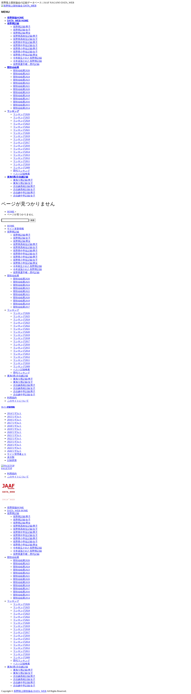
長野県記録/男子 (21, 26)
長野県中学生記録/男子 (25, 42)
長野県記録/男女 (21, 33)
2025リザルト (14, 448)
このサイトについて (18, 401)
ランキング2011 (21, 161)
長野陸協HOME (15, 507)
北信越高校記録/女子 (24, 189)
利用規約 (12, 397)
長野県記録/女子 (21, 29)
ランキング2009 (21, 167)
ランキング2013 (21, 155)
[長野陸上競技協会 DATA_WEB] (18, 5)
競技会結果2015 (21, 105)
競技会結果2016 (21, 101)
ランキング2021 (21, 130)
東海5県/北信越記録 (17, 376)
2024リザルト (14, 444)
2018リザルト (14, 426)
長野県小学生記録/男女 (25, 55)
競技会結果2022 (21, 83)
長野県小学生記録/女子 (25, 51)
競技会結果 (13, 275)
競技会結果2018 (21, 95)
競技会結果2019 (21, 92)
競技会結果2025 (21, 73)
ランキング (13, 310)
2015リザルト (14, 416)
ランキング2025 (21, 117)
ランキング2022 (21, 127)
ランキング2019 (21, 136)
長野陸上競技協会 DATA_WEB (30, 691)
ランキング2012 (21, 158)
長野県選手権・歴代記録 (26, 64)
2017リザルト (14, 422)
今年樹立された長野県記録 (27, 58)
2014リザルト (14, 413)
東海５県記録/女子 (23, 183)
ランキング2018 (21, 139)
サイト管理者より (16, 454)
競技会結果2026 (21, 70)
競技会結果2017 (21, 98)
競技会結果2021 (21, 86)
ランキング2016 (21, 145)
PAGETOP (6, 468)
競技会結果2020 (21, 89)
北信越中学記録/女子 (24, 195)
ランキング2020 (21, 133)
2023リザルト (14, 441)
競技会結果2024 (21, 76)
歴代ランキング (21, 170)
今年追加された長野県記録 (27, 61)
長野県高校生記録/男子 (25, 36)
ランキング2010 (21, 164)
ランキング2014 (21, 152)
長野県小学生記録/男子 (25, 48)
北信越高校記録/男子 (24, 186)
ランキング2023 (21, 123)
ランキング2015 (21, 148)
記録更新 (12, 460)
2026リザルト (14, 451)
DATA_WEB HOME (17, 510)
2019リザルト (14, 429)
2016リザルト (14, 419)
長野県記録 (13, 231)
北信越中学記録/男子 (24, 192)
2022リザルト (14, 438)
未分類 (10, 457)
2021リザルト (14, 435)
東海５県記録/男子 (23, 180)
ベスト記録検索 (21, 173)
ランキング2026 (21, 114)
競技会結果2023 (21, 80)
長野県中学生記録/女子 (25, 45)
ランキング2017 (21, 142)
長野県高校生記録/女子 (25, 39)
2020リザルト (14, 432)
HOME (10, 226)
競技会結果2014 (21, 108)
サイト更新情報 (15, 228)
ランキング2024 (21, 120)
